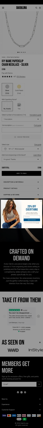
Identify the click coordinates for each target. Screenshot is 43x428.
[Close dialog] (41, 201)
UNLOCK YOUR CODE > (32, 219)
